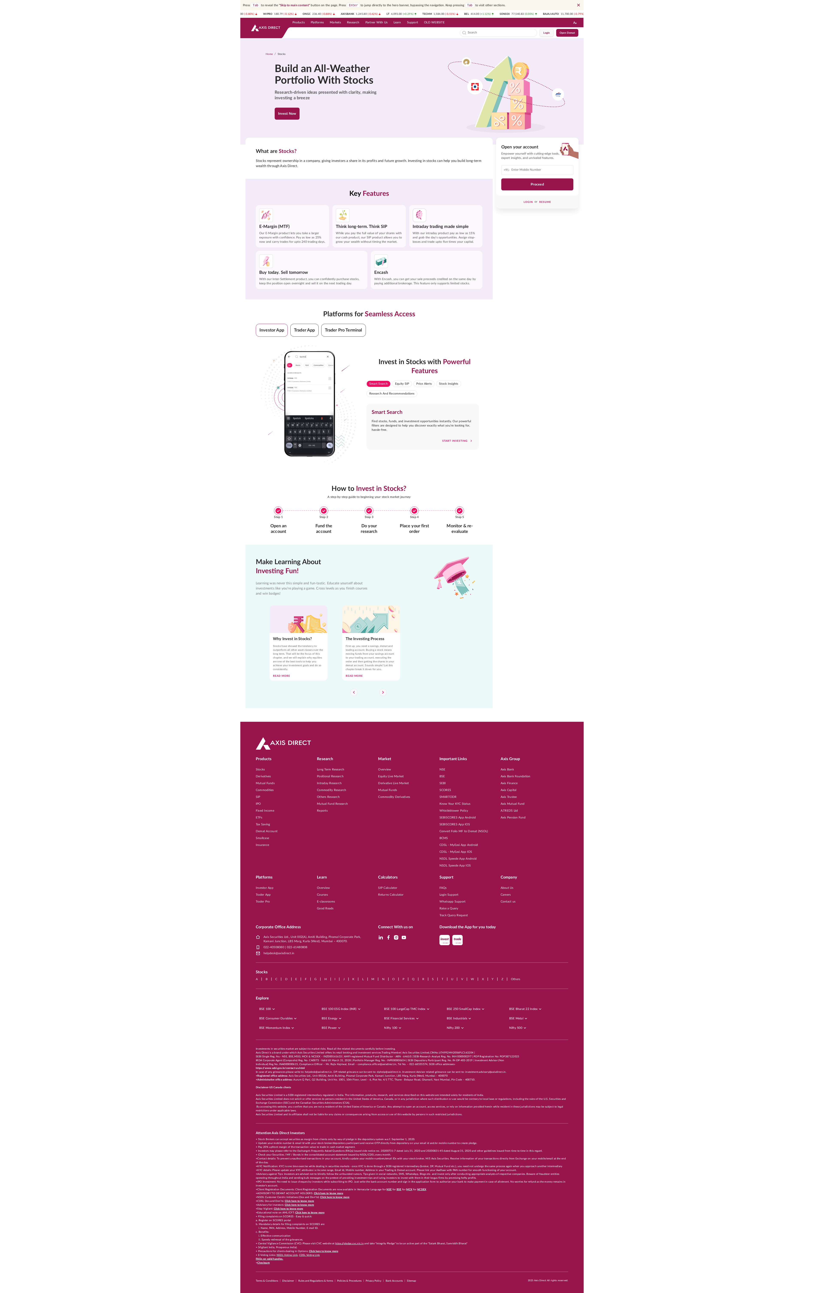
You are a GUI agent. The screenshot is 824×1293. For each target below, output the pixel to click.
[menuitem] (298, 23)
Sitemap (411, 1280)
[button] (272, 330)
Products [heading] (263, 759)
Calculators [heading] (388, 877)
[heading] (330, 74)
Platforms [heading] (264, 877)
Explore (262, 998)
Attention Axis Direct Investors (280, 1133)
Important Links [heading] (453, 759)
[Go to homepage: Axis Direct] (265, 27)
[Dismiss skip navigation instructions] (578, 5)
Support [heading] (446, 877)
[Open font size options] (575, 22)
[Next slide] (383, 692)
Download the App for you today (467, 927)
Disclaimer (288, 1280)
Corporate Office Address (278, 927)
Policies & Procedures (349, 1280)
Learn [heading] (322, 877)
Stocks (282, 54)
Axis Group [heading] (510, 759)
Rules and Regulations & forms (315, 1280)
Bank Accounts (394, 1280)
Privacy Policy (373, 1280)
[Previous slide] (353, 692)
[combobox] (501, 33)
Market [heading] (384, 759)
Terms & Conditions (267, 1280)
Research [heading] (325, 759)
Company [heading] (509, 877)
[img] (380, 937)
